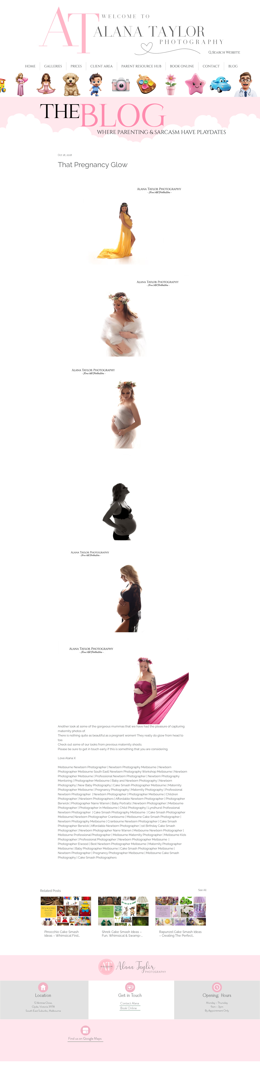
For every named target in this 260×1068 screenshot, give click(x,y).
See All (202, 890)
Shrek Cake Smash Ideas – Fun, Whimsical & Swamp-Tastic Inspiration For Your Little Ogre (122, 933)
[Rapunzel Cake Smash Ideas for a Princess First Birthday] (180, 911)
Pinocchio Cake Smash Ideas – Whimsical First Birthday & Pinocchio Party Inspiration (64, 933)
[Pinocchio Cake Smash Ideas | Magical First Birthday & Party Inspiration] (66, 911)
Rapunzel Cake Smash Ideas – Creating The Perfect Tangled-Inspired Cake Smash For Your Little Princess (180, 933)
